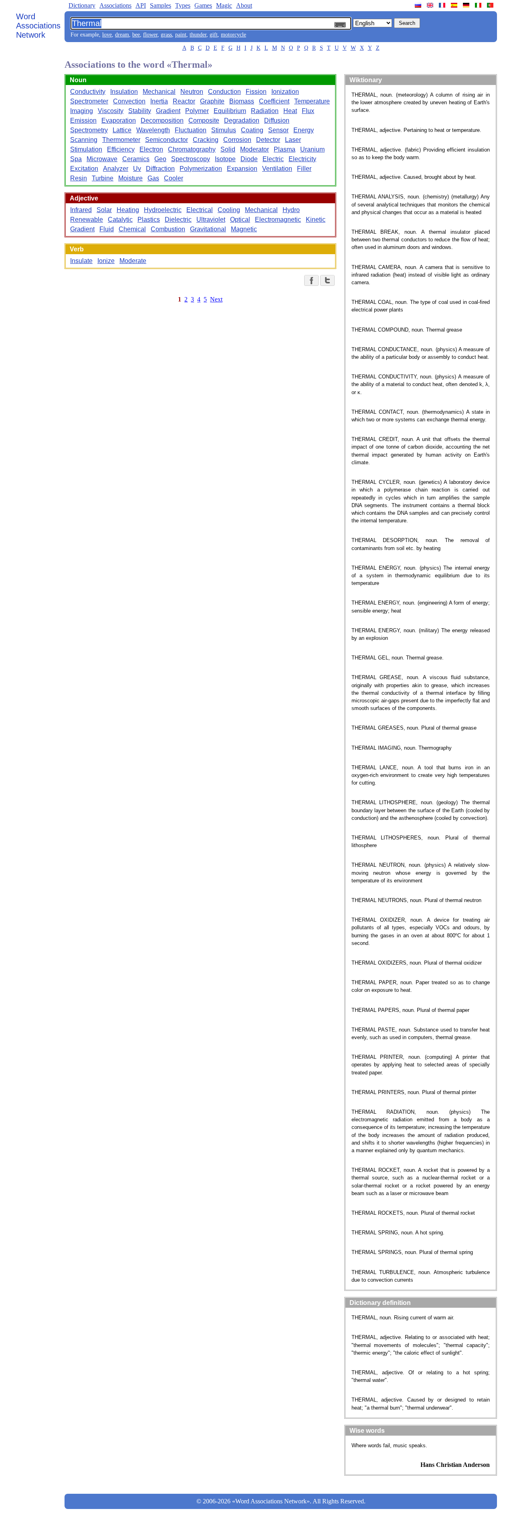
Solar (104, 209)
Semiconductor (166, 139)
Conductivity (87, 91)
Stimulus (223, 130)
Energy (303, 130)
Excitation (84, 168)
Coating (252, 130)
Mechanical (159, 91)
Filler (304, 168)
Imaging (81, 110)
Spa (76, 159)
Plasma (284, 149)
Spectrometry (89, 130)
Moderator (254, 149)
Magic (224, 5)
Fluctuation (190, 130)
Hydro (291, 209)
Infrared (81, 209)
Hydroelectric (163, 209)
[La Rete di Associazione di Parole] (479, 5)
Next (216, 299)
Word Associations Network (38, 25)
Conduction (224, 91)
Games (203, 5)
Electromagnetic (278, 219)
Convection (129, 101)
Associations (115, 5)
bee (136, 35)
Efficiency (121, 149)
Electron (151, 149)
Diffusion (276, 120)
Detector (268, 139)
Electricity (302, 159)
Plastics (148, 219)
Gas (153, 178)
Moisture (130, 178)
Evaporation (118, 120)
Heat (290, 110)
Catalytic (120, 219)
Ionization (285, 91)
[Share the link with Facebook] (311, 280)
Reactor (184, 101)
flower (150, 35)
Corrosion (237, 139)
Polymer (197, 110)
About (244, 5)
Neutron (191, 91)
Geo (160, 159)
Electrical (199, 209)
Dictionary (82, 5)
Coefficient (274, 101)
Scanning (83, 139)
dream (122, 35)
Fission (256, 91)
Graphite (212, 101)
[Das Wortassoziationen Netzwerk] (467, 5)
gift (214, 35)
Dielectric (178, 219)
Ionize (106, 260)
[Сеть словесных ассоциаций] (419, 5)
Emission (83, 120)
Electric (273, 159)
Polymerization (201, 168)
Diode (249, 159)
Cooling (229, 209)
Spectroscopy (190, 159)
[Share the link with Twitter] (327, 280)
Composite (203, 120)
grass (166, 35)
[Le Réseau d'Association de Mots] (443, 5)
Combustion (168, 229)
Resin (78, 178)
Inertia (159, 101)
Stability (139, 110)
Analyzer (115, 168)
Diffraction (160, 168)
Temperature (312, 101)
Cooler (173, 178)
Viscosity (110, 110)
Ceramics (135, 159)
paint (180, 35)
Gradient (168, 110)
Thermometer (121, 139)
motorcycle (233, 35)
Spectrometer (89, 101)
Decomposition (162, 120)
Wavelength (153, 130)
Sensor (278, 130)
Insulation (124, 91)
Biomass (241, 101)
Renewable (86, 219)
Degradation (241, 120)
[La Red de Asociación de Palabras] (455, 5)
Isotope (225, 159)
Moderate (132, 260)
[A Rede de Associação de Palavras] (491, 5)
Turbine (102, 178)
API (140, 5)
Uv (137, 168)
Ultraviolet (210, 219)
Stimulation (86, 149)
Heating (128, 209)
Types (182, 5)
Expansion (242, 168)
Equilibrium (230, 110)
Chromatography (192, 149)
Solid (227, 149)
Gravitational (208, 229)
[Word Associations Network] (431, 5)
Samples (160, 5)
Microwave (102, 159)
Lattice (122, 130)
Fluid (106, 229)
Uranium (312, 149)
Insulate (81, 260)
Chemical (132, 229)
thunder (198, 35)
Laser (293, 139)
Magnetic (244, 229)
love (107, 35)
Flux (308, 110)
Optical (240, 219)
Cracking (205, 139)
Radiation (265, 110)
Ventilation (277, 168)
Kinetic (315, 219)
